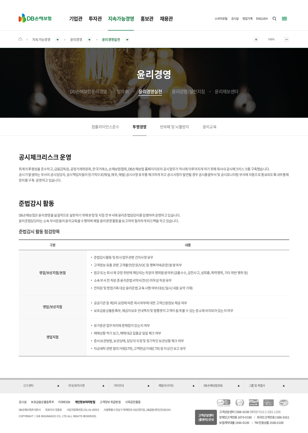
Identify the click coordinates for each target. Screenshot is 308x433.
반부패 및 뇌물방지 (174, 126)
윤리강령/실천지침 (188, 91)
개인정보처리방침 (85, 402)
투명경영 (139, 126)
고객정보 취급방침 (110, 402)
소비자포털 (221, 18)
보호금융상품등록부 (42, 402)
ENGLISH (262, 18)
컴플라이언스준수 (105, 126)
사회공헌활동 (132, 402)
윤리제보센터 (226, 91)
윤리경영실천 (150, 91)
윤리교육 (209, 126)
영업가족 (247, 18)
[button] (41, 385)
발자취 (123, 91)
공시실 (235, 18)
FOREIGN (64, 402)
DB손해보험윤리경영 (88, 91)
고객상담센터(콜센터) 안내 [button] (206, 417)
